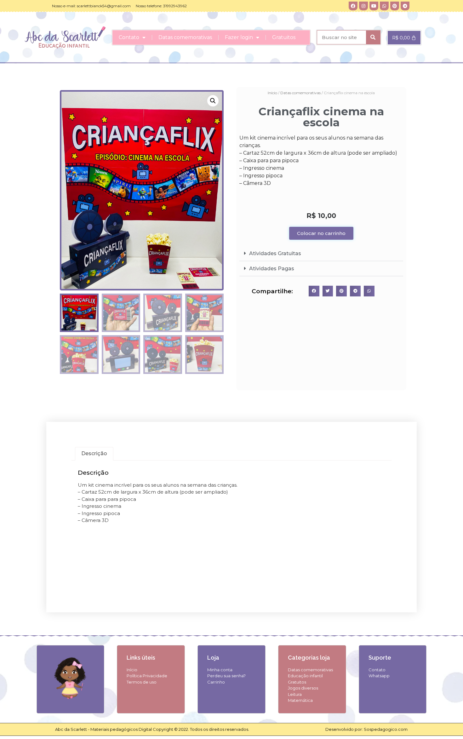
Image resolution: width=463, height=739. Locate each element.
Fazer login (239, 37)
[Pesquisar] (373, 37)
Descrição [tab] (94, 453)
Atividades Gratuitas (275, 253)
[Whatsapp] (384, 6)
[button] (213, 100)
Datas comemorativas (185, 37)
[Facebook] (353, 6)
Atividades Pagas (271, 269)
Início (272, 92)
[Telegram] (405, 6)
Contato (129, 37)
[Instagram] (363, 6)
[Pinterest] (394, 6)
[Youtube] (373, 6)
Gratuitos (283, 37)
